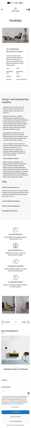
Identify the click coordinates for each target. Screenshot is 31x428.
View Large (28, 337)
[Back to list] (15, 322)
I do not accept (15, 416)
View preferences (15, 421)
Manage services (15, 406)
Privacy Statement (19, 425)
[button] (28, 393)
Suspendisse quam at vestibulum (15, 369)
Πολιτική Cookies (10, 425)
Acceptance (15, 412)
